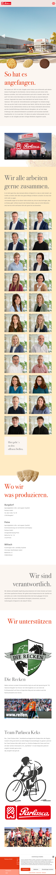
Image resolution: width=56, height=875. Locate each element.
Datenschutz (38, 872)
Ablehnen (35, 869)
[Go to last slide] (3, 36)
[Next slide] (53, 36)
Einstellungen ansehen (47, 869)
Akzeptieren (26, 869)
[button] (53, 856)
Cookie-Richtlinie (32, 872)
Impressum (44, 872)
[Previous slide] (7, 710)
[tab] (24, 44)
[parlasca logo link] (6, 3)
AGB (6, 873)
